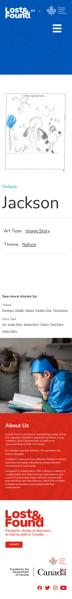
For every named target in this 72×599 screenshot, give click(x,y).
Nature (29, 244)
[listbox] (36, 11)
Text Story (56, 324)
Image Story (37, 231)
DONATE (14, 544)
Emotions (8, 310)
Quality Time (43, 310)
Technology (60, 310)
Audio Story (15, 324)
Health (19, 310)
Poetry (45, 324)
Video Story (9, 331)
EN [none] (33, 11)
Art (4, 324)
